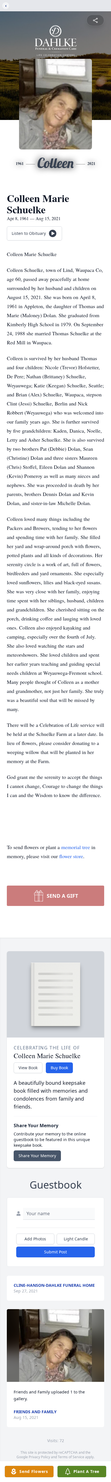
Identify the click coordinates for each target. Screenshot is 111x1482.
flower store (71, 856)
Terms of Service (71, 1457)
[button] (55, 1345)
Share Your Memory (37, 1155)
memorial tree (75, 847)
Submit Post (55, 1252)
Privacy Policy (39, 1457)
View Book (28, 1067)
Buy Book (59, 1067)
